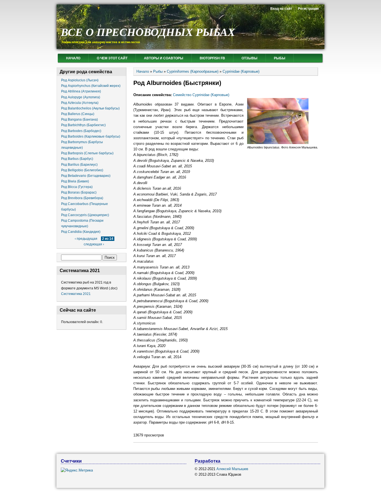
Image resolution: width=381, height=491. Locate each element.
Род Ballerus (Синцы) (77, 114)
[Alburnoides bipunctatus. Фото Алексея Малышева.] (277, 143)
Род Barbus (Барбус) (77, 159)
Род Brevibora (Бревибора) (82, 198)
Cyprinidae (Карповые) (241, 71)
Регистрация (308, 9)
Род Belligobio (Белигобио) (82, 170)
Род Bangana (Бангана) (79, 119)
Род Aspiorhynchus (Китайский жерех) (90, 86)
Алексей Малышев (232, 469)
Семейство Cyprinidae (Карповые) (201, 95)
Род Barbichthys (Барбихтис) (83, 125)
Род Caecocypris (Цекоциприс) (85, 215)
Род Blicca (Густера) (77, 187)
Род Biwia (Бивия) (75, 181)
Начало (73, 58)
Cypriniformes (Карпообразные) (192, 71)
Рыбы (279, 58)
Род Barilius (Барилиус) (79, 165)
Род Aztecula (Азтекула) (79, 103)
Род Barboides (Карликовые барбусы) (90, 136)
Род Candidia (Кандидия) (80, 232)
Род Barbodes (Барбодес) (81, 131)
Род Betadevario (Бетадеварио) (85, 176)
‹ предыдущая (86, 239)
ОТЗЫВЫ (249, 58)
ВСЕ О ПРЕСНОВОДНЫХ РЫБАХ (148, 32)
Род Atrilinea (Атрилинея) (81, 91)
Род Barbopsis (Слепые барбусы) (87, 153)
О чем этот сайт (112, 58)
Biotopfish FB (212, 58)
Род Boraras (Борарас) (79, 192)
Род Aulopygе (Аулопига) (80, 97)
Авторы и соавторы (163, 58)
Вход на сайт (281, 9)
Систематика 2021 (76, 294)
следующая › (94, 244)
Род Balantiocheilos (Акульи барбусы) (90, 108)
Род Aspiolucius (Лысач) (79, 80)
